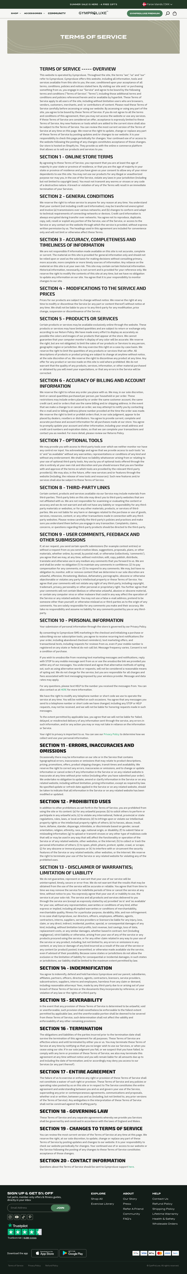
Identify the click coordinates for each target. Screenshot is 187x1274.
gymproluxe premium (145, 13)
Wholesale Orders (165, 1223)
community (57, 13)
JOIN (60, 1208)
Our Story (130, 1199)
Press (127, 1203)
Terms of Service (15, 1265)
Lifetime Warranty (165, 1214)
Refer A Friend (133, 1209)
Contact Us (160, 1199)
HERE (64, 689)
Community (131, 1214)
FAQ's (127, 1218)
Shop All (97, 1199)
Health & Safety (163, 1218)
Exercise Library (102, 1203)
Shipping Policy (163, 1209)
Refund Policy (162, 1203)
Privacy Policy (111, 734)
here (131, 1166)
